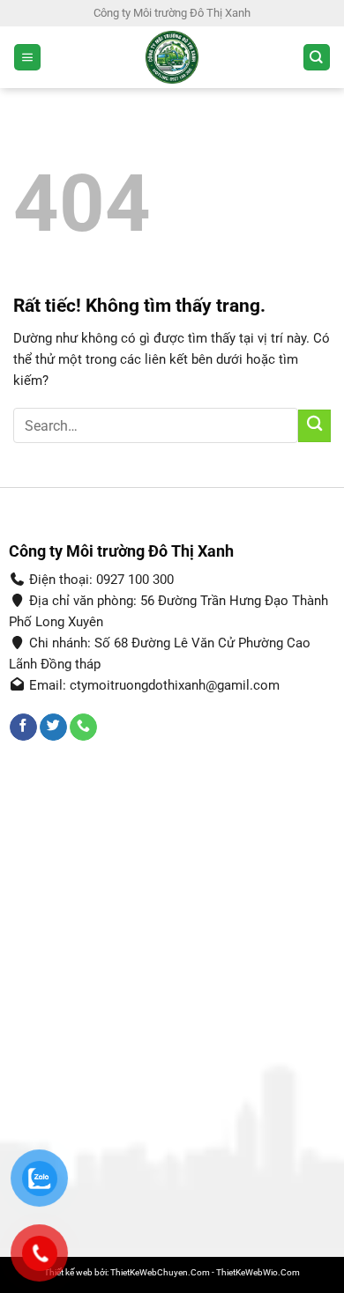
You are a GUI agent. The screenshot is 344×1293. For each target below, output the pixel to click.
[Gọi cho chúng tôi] (83, 727)
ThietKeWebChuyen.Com (160, 1272)
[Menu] (27, 57)
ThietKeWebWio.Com (258, 1272)
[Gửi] (314, 426)
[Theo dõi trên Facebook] (23, 727)
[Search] (316, 57)
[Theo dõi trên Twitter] (53, 727)
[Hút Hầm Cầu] (172, 57)
